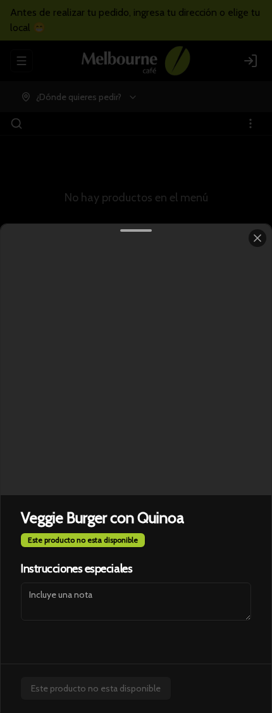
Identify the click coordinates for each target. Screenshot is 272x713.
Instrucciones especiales (76, 569)
